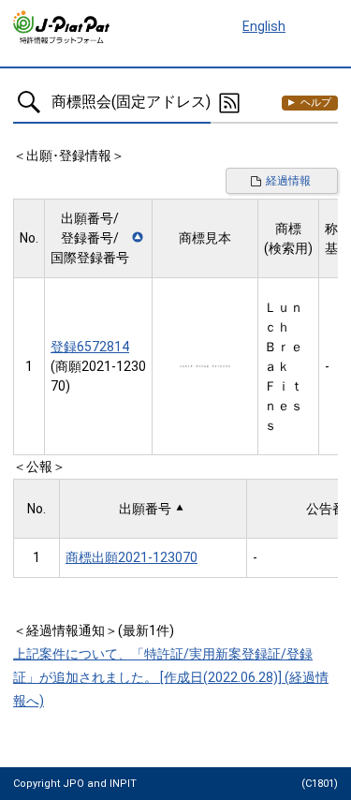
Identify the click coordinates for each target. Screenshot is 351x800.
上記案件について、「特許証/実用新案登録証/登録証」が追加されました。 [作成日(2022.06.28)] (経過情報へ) (171, 677)
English (263, 26)
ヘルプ (315, 102)
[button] (98, 238)
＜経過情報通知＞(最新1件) (93, 630)
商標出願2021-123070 (131, 557)
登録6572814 (90, 346)
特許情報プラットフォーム (62, 27)
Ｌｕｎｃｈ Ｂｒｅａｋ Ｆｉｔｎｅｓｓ (283, 366)
